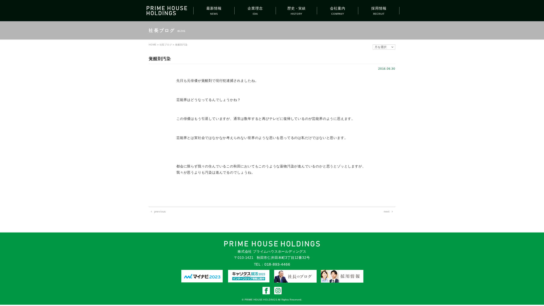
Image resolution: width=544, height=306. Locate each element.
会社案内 (337, 8)
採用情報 (378, 8)
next (387, 211)
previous (160, 211)
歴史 (296, 8)
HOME (152, 44)
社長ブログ (166, 44)
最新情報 (213, 8)
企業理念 (255, 8)
